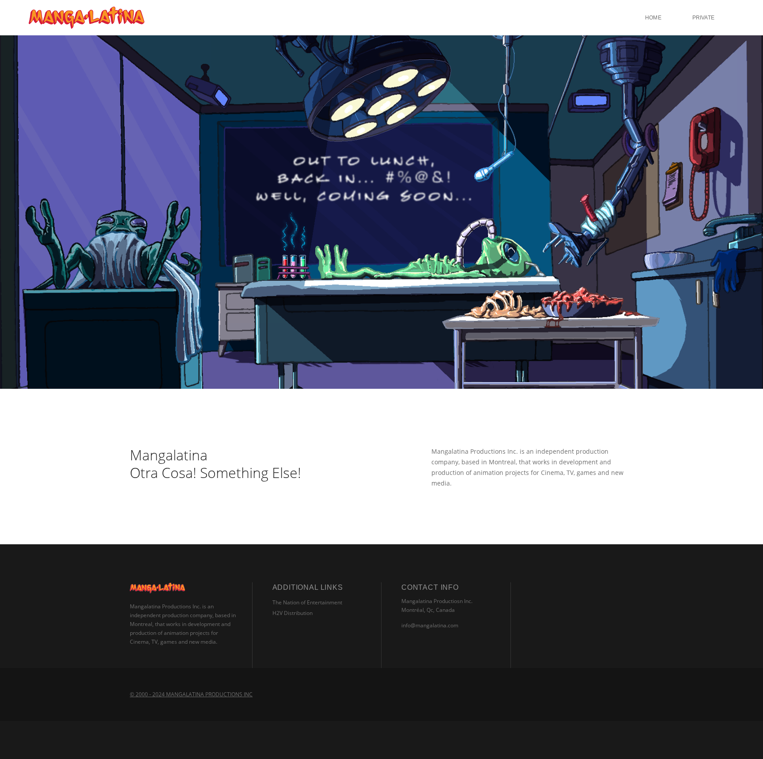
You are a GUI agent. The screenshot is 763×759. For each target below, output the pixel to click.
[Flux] (86, 18)
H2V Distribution (292, 613)
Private (703, 18)
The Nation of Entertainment (307, 602)
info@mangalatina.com (429, 625)
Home (653, 18)
